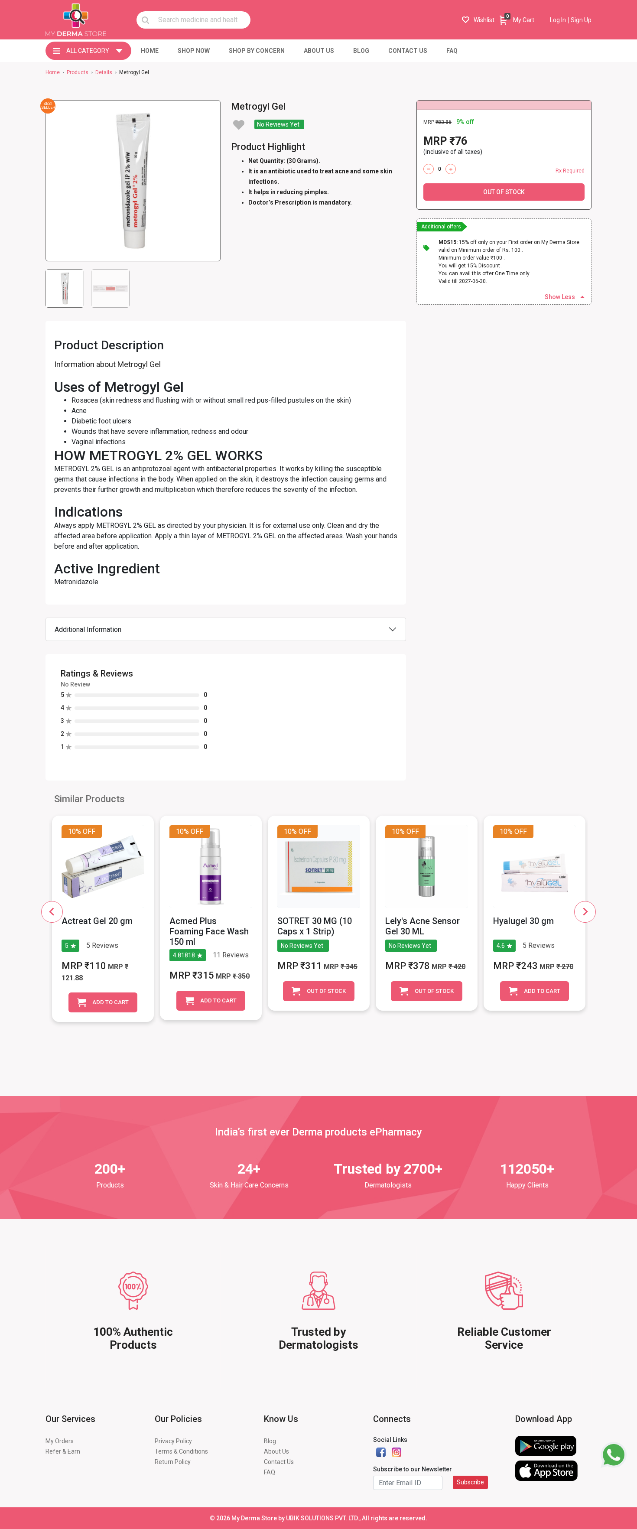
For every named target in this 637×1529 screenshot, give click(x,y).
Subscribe (470, 1482)
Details (103, 72)
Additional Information (88, 629)
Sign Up (581, 19)
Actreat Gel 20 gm (97, 921)
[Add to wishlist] (238, 125)
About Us (276, 1451)
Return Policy (173, 1461)
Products (77, 72)
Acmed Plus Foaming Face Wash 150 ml (209, 931)
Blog (270, 1441)
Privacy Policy (173, 1441)
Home (53, 72)
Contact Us (279, 1461)
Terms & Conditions (181, 1451)
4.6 (501, 945)
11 (217, 955)
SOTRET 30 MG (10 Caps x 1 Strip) (314, 926)
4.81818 (184, 955)
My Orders (60, 1441)
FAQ (269, 1472)
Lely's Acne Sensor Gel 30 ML (422, 926)
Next (585, 912)
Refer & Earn (63, 1451)
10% (74, 831)
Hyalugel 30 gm (523, 921)
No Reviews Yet (278, 124)
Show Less (560, 297)
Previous (52, 912)
